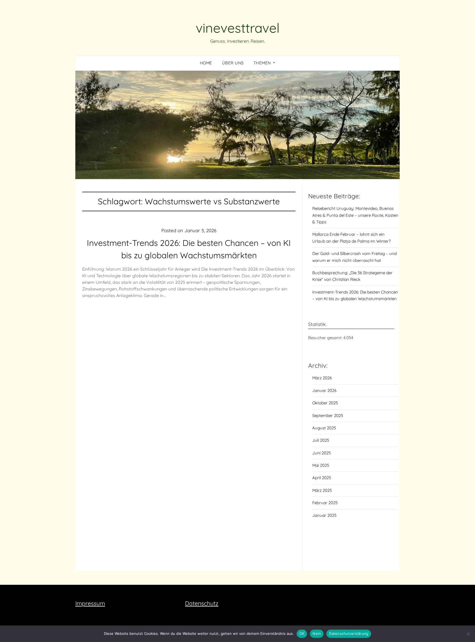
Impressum (90, 603)
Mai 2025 (320, 465)
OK (302, 633)
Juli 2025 (320, 440)
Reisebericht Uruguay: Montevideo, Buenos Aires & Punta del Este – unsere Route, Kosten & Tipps (355, 215)
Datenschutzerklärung (348, 633)
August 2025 (324, 427)
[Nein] (468, 633)
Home (206, 62)
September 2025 (327, 415)
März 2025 (322, 490)
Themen (262, 62)
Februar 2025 (325, 502)
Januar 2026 (324, 390)
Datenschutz (201, 603)
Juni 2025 (321, 453)
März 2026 (322, 377)
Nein (317, 633)
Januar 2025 (324, 515)
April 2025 (321, 477)
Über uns (233, 62)
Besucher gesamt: (325, 337)
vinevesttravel (238, 28)
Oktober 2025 (325, 402)
